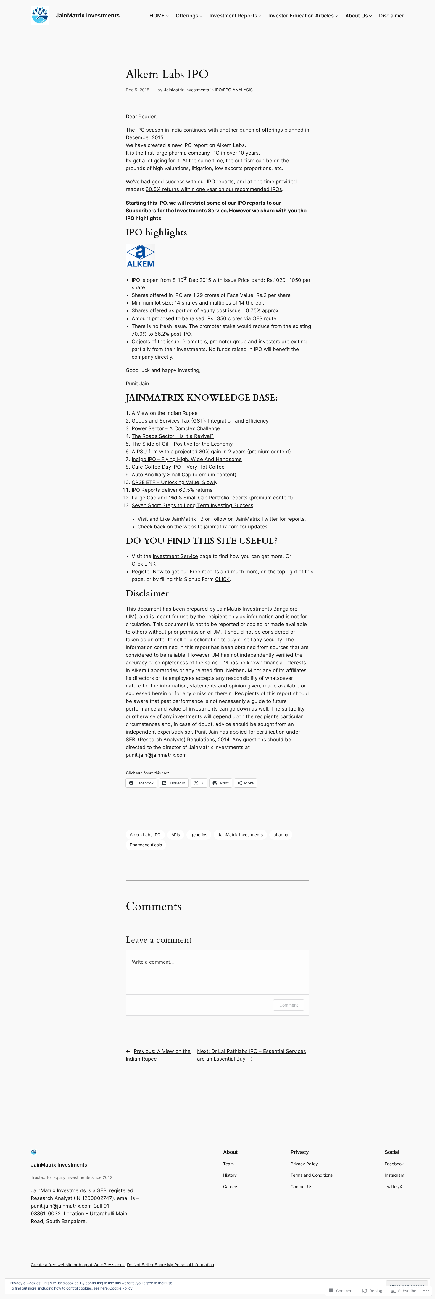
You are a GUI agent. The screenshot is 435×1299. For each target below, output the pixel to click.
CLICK (222, 579)
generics (199, 834)
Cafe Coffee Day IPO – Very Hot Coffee (178, 467)
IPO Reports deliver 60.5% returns (172, 490)
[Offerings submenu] (200, 15)
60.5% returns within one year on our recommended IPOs (214, 189)
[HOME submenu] (167, 15)
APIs (175, 834)
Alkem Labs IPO (145, 834)
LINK (150, 564)
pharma (280, 834)
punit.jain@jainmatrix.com (156, 755)
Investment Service (175, 556)
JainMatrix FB (187, 519)
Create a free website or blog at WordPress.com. (78, 1264)
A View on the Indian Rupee (165, 413)
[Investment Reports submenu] (259, 15)
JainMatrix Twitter (256, 519)
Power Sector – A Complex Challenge (176, 428)
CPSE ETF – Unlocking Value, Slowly (175, 482)
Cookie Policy (121, 1288)
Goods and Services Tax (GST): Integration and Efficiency (200, 421)
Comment (288, 1004)
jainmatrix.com (221, 527)
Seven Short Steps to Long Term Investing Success (192, 505)
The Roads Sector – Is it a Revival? (173, 436)
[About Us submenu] (370, 15)
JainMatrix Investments (88, 15)
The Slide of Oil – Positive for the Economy (182, 444)
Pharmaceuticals (146, 844)
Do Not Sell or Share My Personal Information (170, 1264)
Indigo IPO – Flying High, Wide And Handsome (187, 459)
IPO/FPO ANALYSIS (234, 89)
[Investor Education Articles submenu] (336, 15)
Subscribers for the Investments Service (176, 210)
